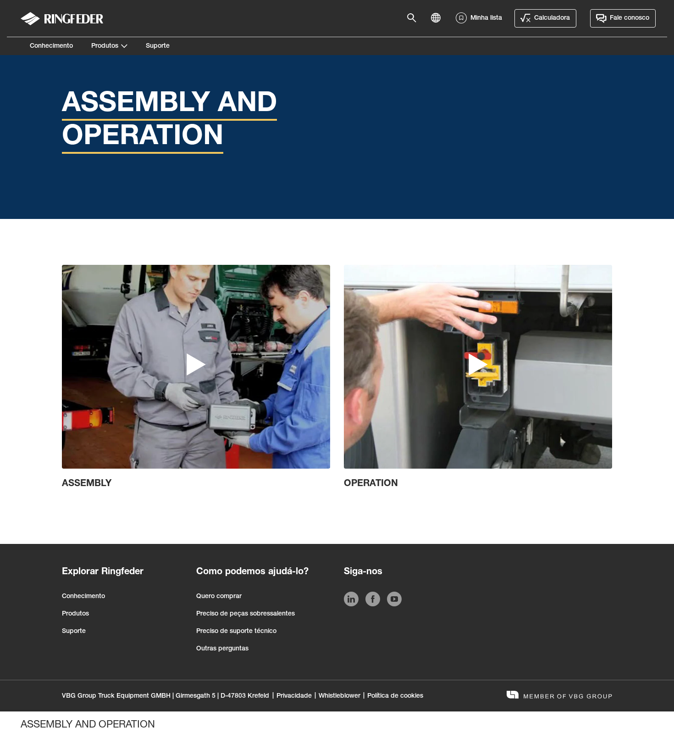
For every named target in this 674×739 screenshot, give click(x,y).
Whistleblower (339, 696)
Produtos (104, 46)
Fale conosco (629, 18)
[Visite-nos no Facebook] (372, 601)
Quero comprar (219, 596)
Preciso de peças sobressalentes (245, 614)
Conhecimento (51, 46)
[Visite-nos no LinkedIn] (351, 601)
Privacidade (294, 696)
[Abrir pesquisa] (414, 18)
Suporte (158, 46)
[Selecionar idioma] (438, 18)
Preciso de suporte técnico (236, 631)
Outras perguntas (222, 649)
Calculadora (552, 18)
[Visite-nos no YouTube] (394, 601)
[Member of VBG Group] (559, 696)
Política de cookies (395, 696)
